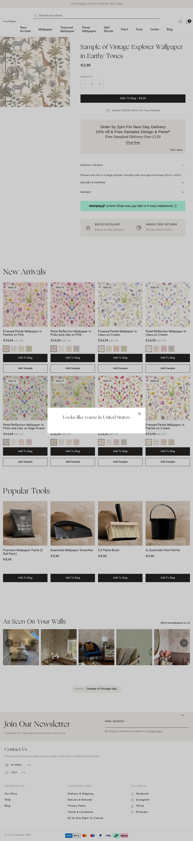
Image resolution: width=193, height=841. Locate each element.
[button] (139, 413)
